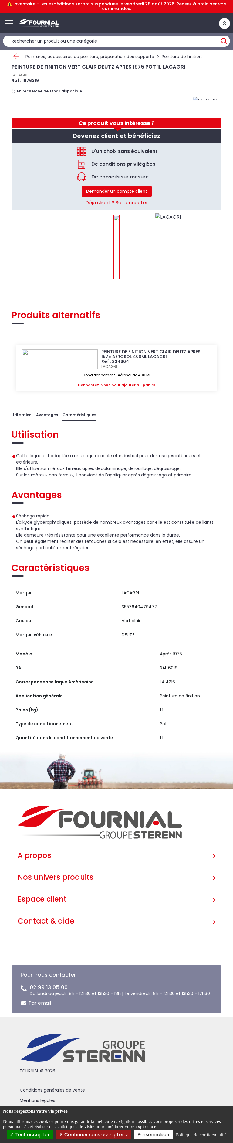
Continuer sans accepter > (95, 1134)
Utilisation (22, 414)
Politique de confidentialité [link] (201, 1134)
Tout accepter (32, 1134)
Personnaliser (153, 1134)
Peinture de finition (182, 57)
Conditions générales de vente (52, 1090)
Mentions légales (37, 1100)
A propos (34, 855)
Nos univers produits (55, 877)
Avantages (47, 414)
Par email (40, 1003)
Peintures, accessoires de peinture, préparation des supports (89, 57)
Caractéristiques (79, 414)
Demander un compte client (116, 191)
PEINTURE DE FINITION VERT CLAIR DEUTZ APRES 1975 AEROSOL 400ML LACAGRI (150, 354)
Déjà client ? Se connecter (116, 202)
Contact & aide (46, 921)
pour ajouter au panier (116, 385)
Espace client (42, 899)
